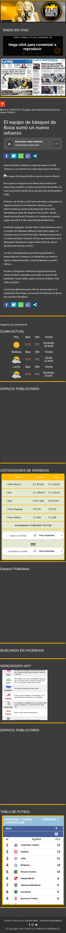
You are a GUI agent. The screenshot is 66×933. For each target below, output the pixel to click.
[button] (61, 77)
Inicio (5, 109)
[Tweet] (14, 155)
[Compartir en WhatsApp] (21, 155)
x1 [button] (56, 143)
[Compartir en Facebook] (6, 155)
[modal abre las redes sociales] (35, 155)
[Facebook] (29, 925)
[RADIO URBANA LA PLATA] (33, 11)
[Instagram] (32, 925)
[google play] (36, 925)
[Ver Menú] (4, 9)
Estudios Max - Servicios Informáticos (43, 920)
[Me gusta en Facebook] (28, 155)
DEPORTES (15, 109)
